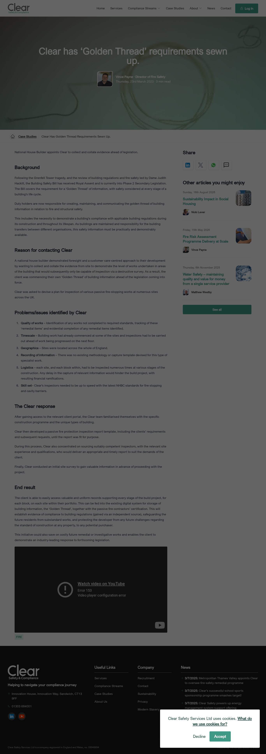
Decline (199, 736)
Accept (220, 736)
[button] (133, 377)
